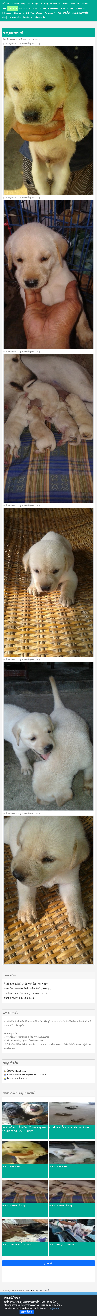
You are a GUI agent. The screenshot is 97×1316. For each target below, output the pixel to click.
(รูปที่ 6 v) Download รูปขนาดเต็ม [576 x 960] (21, 813)
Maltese (23, 8)
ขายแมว (15, 3)
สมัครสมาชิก (40, 17)
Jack (4, 8)
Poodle (64, 8)
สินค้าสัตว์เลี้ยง (64, 13)
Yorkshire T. (50, 13)
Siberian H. (19, 13)
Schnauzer (7, 13)
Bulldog (44, 3)
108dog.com (8, 1290)
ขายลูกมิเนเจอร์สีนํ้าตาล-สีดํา (17, 1244)
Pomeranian (53, 8)
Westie (39, 13)
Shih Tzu (30, 13)
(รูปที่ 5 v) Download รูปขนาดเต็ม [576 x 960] (21, 659)
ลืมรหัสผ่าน (27, 17)
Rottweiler (80, 8)
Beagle (35, 3)
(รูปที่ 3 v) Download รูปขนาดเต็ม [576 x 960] (21, 351)
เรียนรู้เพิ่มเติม (54, 1308)
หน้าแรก (5, 3)
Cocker (65, 3)
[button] (48, 1263)
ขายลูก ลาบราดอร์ (12, 1166)
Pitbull (43, 8)
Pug (71, 8)
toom (24, 1071)
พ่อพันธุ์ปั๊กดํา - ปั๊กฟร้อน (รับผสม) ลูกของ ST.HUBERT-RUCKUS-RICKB (24, 1129)
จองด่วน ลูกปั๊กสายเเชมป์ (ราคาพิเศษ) (69, 1127)
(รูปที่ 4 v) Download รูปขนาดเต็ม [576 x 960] (21, 505)
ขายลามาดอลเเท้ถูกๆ (13, 1205)
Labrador (13, 8)
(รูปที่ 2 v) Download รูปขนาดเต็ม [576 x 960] (21, 197)
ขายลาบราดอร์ (23, 1290)
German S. (75, 3)
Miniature (33, 8)
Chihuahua (55, 3)
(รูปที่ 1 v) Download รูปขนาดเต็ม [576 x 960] (21, 43)
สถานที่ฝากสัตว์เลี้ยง (80, 13)
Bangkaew (25, 3)
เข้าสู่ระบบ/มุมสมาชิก (11, 17)
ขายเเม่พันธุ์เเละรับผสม (62, 1244)
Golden (85, 3)
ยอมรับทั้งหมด (26, 1312)
